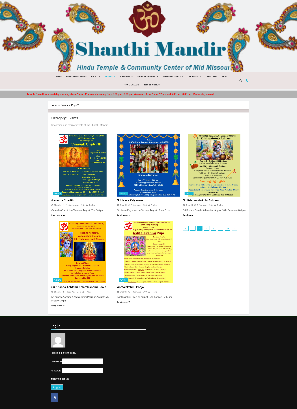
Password (56, 370)
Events (108, 76)
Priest (225, 76)
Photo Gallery (131, 85)
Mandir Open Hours (76, 76)
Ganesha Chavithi (62, 200)
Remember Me (61, 378)
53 (227, 228)
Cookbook (193, 76)
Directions (211, 76)
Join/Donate (126, 76)
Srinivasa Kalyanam (130, 200)
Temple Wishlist (152, 85)
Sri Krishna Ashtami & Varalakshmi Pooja (78, 287)
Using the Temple (172, 76)
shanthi (57, 205)
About (94, 76)
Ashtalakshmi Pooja (130, 287)
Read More (56, 215)
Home (59, 76)
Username (56, 361)
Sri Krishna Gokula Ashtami (201, 200)
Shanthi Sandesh (146, 76)
